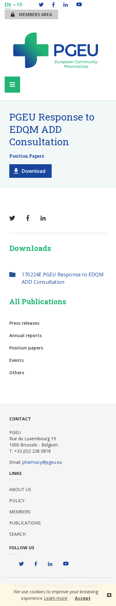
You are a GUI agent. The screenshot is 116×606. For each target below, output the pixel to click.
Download (33, 171)
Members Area (35, 14)
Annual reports (25, 335)
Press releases (24, 323)
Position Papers (26, 156)
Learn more (55, 598)
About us (20, 489)
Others (16, 372)
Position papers (26, 348)
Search (17, 534)
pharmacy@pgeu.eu (42, 462)
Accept (83, 598)
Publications (25, 523)
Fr (20, 4)
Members (20, 512)
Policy (16, 500)
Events (16, 360)
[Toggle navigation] (12, 85)
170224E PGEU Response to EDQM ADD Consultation (63, 278)
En (8, 4)
